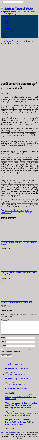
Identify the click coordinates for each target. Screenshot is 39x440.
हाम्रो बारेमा (9, 432)
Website (3, 346)
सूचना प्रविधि (9, 30)
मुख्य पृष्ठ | (3, 432)
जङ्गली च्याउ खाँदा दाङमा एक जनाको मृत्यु (18, 15)
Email (3, 342)
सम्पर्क (19, 432)
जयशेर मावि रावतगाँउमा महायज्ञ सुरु (15, 210)
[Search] (2, 2)
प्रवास (7, 22)
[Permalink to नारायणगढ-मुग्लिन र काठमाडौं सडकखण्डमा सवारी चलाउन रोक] (17, 268)
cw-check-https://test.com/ (16, 368)
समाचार (7, 18)
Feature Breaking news (14, 41)
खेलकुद (7, 20)
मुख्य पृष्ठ (8, 16)
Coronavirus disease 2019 (16, 389)
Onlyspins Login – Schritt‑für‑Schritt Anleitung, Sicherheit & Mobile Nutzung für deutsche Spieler (21, 405)
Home (3, 41)
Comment (5, 320)
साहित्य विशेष (9, 35)
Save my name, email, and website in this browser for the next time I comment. (19, 351)
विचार (7, 26)
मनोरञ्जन (8, 28)
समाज (7, 24)
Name (3, 338)
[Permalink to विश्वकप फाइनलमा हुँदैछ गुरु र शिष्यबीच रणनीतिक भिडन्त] (17, 238)
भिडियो (7, 37)
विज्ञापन (14, 432)
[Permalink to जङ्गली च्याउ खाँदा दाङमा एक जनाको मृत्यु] (17, 298)
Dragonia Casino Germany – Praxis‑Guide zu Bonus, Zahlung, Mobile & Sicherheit (20, 422)
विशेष (6, 33)
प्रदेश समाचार (9, 32)
